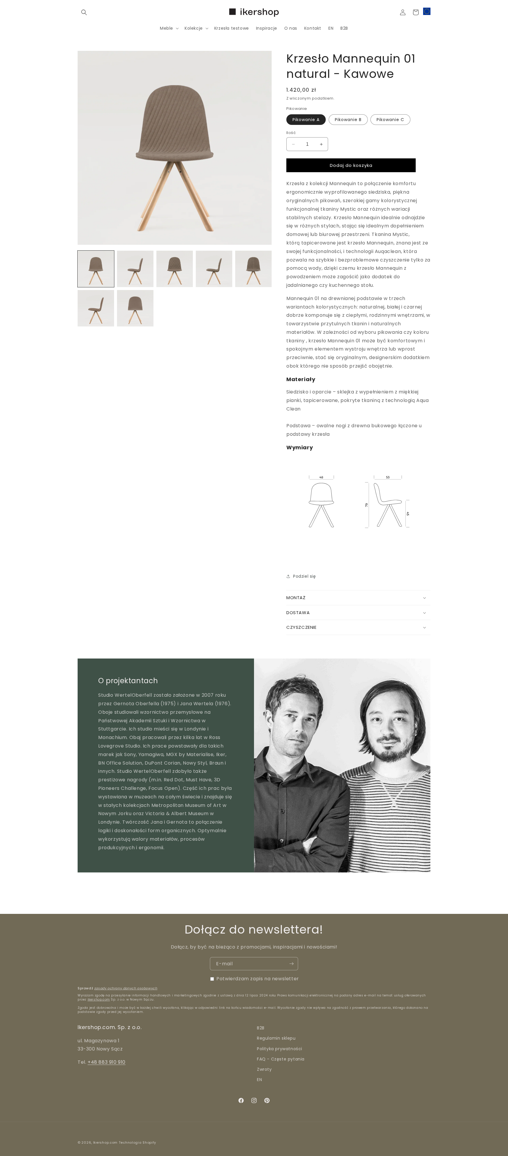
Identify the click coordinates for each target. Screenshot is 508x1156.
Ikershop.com (105, 1142)
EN (259, 1080)
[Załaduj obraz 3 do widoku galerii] (174, 269)
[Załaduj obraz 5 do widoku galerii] (253, 269)
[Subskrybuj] (291, 963)
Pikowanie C (390, 120)
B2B (261, 1028)
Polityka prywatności (279, 1049)
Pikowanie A (306, 120)
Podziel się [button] (304, 576)
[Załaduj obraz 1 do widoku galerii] (96, 269)
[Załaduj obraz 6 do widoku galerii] (96, 308)
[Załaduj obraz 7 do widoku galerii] (135, 308)
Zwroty (264, 1069)
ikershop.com (99, 999)
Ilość (291, 132)
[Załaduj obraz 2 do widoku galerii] (135, 269)
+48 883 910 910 (107, 1062)
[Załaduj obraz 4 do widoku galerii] (214, 269)
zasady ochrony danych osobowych (126, 988)
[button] (84, 12)
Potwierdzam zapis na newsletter (257, 978)
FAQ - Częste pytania (281, 1059)
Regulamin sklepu (276, 1038)
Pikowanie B (348, 120)
